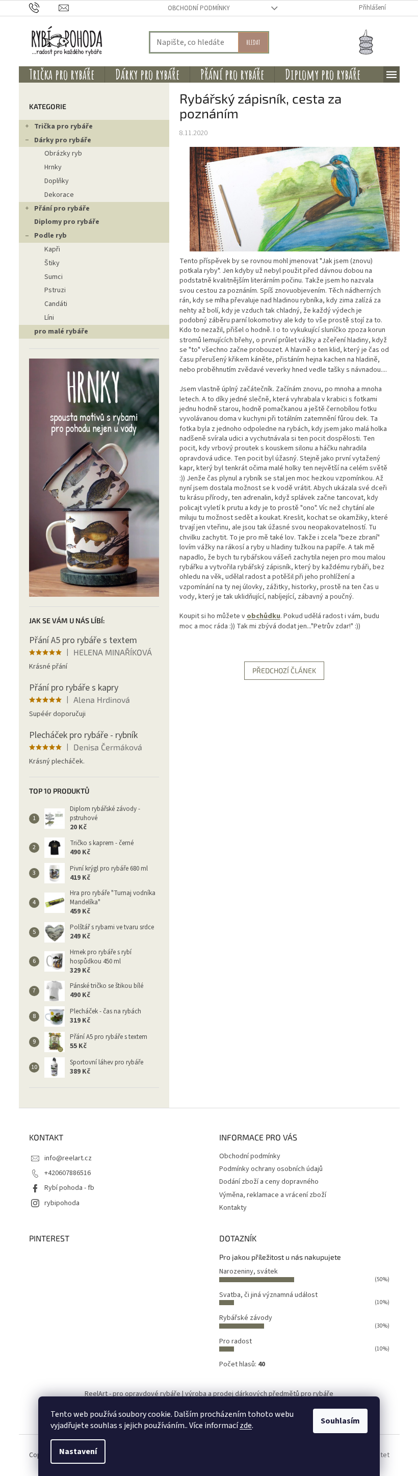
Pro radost (235, 1341)
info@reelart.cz (68, 1158)
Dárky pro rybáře (62, 140)
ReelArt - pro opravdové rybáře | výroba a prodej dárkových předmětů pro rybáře (209, 1394)
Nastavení (78, 1451)
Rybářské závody (245, 1318)
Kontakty (233, 1208)
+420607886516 (67, 1173)
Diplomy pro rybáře (66, 222)
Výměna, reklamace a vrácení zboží (272, 1195)
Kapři (52, 249)
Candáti (55, 304)
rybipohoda (62, 1203)
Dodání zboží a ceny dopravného (269, 1182)
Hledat (253, 42)
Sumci (53, 277)
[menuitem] (61, 74)
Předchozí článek (284, 670)
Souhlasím (340, 1421)
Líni (49, 318)
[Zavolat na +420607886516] (44, 7)
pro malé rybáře (61, 331)
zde (246, 1425)
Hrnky (53, 167)
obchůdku (263, 616)
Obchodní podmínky (199, 8)
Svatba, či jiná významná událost (268, 1295)
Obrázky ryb (63, 153)
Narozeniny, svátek (248, 1271)
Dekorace (59, 195)
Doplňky (56, 181)
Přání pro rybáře (62, 208)
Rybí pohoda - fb (69, 1188)
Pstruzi (55, 290)
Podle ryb (50, 236)
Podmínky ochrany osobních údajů (271, 1169)
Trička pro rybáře (63, 126)
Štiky (52, 263)
